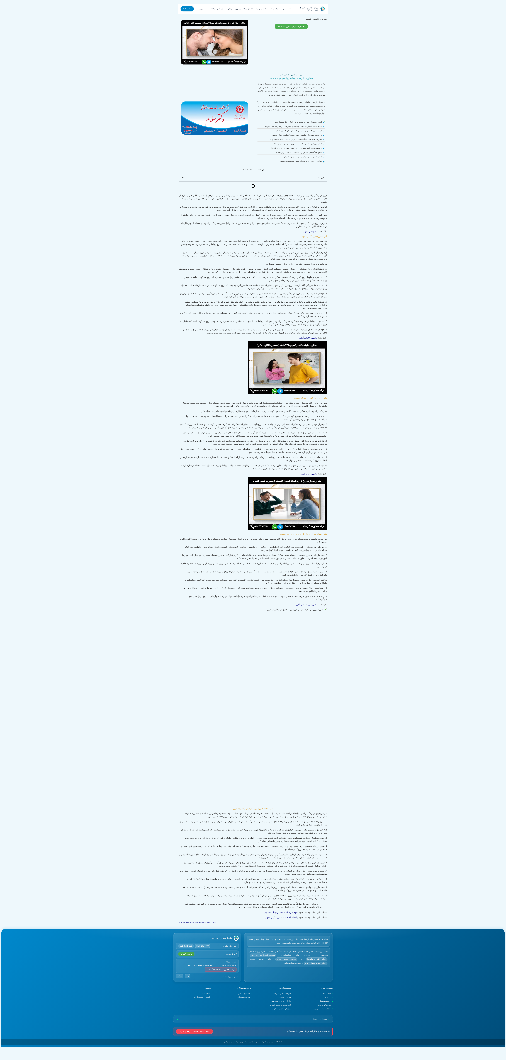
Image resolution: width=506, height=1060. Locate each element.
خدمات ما (276, 9)
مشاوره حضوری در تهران (286, 959)
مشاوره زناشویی (310, 231)
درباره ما (200, 9)
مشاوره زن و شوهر (309, 474)
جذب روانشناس (244, 993)
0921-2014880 (202, 946)
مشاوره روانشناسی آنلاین (306, 604)
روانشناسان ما (261, 9)
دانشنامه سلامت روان (322, 1009)
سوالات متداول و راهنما (282, 993)
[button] (183, 177)
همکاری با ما (218, 9)
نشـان (179, 976)
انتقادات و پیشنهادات (202, 997)
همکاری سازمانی (243, 997)
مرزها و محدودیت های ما (281, 1009)
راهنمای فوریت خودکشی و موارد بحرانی (194, 1031)
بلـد (187, 976)
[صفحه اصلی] (236, 938)
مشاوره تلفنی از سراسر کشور (263, 955)
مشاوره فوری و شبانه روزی (315, 963)
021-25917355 (186, 946)
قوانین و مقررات (284, 997)
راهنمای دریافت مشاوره (244, 9)
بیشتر (230, 9)
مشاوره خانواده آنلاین (308, 338)
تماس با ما (187, 9)
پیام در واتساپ (186, 954)
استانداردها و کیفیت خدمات (280, 1005)
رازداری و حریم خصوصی (281, 1001)
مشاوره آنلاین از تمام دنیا (316, 959)
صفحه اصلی (288, 9)
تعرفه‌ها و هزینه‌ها (324, 1005)
